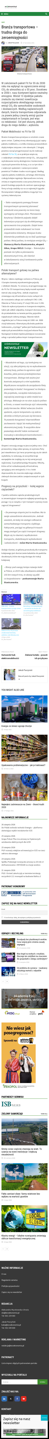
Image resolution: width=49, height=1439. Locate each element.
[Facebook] (17, 1398)
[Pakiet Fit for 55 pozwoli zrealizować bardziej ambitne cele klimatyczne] (11, 623)
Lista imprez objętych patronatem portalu (19, 1363)
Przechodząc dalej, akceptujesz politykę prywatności (22, 917)
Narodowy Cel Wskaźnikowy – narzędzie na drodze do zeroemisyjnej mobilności (32, 608)
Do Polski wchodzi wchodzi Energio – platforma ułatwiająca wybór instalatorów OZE (21, 829)
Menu (6, 14)
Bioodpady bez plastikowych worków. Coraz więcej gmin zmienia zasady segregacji (32, 942)
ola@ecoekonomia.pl (10, 1312)
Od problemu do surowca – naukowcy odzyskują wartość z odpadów (32, 969)
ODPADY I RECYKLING (12, 933)
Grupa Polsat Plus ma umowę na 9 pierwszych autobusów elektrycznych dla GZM (20, 840)
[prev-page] (3, 981)
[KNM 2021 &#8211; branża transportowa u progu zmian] (11, 599)
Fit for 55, (13, 154)
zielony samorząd (12, 1113)
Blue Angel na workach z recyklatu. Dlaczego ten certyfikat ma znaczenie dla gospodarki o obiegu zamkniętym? (32, 956)
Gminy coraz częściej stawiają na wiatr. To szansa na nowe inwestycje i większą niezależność (21, 1152)
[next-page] (7, 981)
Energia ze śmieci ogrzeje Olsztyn (16, 726)
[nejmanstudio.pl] (24, 7)
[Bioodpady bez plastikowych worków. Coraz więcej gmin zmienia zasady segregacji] (8, 939)
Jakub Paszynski (13, 43)
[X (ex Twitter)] (10, 1398)
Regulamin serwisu (9, 1280)
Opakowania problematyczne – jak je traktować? (23, 765)
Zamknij (44, 1417)
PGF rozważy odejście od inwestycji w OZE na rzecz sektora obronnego (23, 852)
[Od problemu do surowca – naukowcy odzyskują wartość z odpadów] (8, 968)
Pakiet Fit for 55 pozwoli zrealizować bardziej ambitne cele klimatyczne (10, 632)
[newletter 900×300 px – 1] (24, 349)
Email (3, 909)
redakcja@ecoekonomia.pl (12, 1345)
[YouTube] (23, 1398)
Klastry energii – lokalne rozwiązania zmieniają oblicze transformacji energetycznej (23, 1237)
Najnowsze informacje (15, 817)
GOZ (3, 22)
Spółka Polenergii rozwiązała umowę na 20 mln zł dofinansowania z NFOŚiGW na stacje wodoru (22, 863)
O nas (3, 1274)
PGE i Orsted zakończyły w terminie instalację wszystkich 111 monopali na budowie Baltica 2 (21, 875)
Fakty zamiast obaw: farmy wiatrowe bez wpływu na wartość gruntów (20, 1195)
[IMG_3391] (18, 1056)
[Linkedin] (4, 1398)
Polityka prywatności (10, 1286)
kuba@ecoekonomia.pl (11, 1325)
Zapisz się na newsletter (11, 1292)
